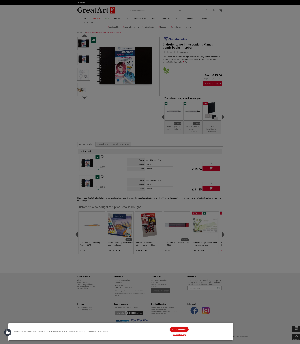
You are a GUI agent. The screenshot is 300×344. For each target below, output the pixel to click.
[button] (8, 332)
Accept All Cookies (179, 329)
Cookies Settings (179, 335)
